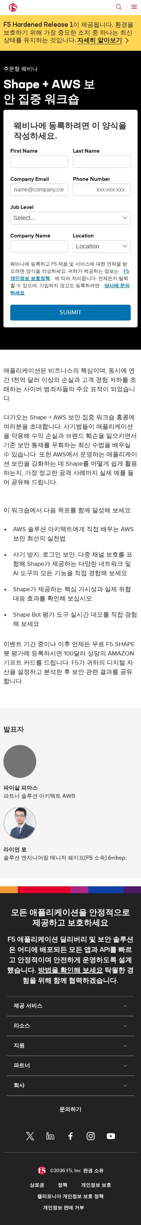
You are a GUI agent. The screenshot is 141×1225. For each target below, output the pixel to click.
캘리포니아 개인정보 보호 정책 (70, 1196)
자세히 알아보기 (99, 40)
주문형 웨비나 (20, 68)
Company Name (30, 236)
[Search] (118, 6)
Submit (70, 312)
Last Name (86, 151)
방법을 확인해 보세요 (70, 970)
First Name (24, 151)
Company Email (29, 179)
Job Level (22, 207)
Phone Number (91, 179)
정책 (62, 1185)
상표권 (37, 1185)
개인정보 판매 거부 (63, 1208)
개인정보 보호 (96, 1185)
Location (83, 236)
